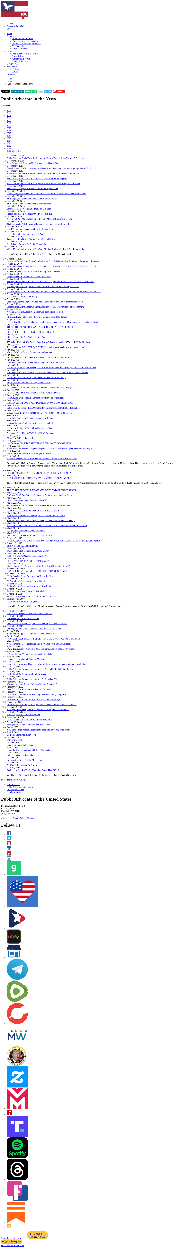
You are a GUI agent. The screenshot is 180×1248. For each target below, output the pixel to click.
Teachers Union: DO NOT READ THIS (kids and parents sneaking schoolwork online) (46, 347)
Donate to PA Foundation (12, 1245)
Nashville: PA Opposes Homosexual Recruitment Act (30, 633)
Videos (15, 69)
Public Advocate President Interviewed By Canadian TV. (32, 679)
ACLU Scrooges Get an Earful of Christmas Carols (29, 719)
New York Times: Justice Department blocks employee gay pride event (38, 730)
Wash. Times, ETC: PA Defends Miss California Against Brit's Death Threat (40, 649)
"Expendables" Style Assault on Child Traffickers (29, 276)
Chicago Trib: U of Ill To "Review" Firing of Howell (30, 332)
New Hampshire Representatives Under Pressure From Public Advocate (39, 644)
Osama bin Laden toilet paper (20, 745)
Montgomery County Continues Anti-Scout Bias (28, 724)
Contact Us (6, 818)
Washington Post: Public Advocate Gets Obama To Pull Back (34, 628)
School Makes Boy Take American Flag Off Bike (29, 209)
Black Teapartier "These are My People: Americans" (30, 453)
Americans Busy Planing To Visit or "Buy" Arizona (30, 433)
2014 (9, 141)
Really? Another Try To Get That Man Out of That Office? (33, 770)
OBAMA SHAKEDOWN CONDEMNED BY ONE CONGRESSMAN (40, 403)
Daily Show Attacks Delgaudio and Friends (26, 530)
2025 (9, 113)
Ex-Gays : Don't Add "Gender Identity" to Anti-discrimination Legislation (39, 495)
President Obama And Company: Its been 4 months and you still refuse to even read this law (47, 372)
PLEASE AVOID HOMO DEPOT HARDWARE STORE (33, 393)
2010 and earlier (14, 151)
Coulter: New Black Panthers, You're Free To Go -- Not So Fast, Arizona (39, 357)
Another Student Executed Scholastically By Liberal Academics (35, 271)
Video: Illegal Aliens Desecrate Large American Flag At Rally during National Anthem (45, 307)
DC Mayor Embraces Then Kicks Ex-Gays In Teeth (30, 428)
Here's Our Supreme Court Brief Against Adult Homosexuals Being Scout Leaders (43, 183)
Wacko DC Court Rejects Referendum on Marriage (29, 352)
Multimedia (12, 66)
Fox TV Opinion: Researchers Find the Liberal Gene (30, 229)
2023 (9, 118)
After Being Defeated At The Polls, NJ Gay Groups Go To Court (36, 515)
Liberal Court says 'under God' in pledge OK (27, 500)
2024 (9, 115)
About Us (11, 36)
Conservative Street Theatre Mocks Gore (25, 760)
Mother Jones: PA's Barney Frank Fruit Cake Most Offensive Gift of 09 (38, 566)
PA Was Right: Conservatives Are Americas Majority (30, 586)
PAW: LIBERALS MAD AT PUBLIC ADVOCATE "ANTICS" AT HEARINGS (44, 639)
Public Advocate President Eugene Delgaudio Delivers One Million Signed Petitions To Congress (50, 448)
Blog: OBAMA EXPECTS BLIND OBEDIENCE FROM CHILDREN (39, 473)
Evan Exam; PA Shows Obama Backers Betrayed (29, 689)
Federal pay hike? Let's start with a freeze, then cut (29, 214)
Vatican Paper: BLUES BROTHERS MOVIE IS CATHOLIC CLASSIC (40, 413)
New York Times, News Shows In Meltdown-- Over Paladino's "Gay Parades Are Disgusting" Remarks (53, 261)
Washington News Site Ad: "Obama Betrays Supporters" (32, 684)
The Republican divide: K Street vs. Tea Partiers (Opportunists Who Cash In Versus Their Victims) (50, 281)
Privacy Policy (19, 818)
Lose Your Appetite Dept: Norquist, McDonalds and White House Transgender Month (45, 302)
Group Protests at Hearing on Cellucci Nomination (29, 750)
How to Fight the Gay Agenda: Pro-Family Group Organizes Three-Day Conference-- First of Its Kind (52, 322)
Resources (11, 74)
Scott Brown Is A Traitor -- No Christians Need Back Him (32, 163)
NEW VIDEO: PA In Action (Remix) (23, 601)
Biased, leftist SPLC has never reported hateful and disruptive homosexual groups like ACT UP (49, 168)
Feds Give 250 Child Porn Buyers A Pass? (25, 234)
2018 (9, 130)
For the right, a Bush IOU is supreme (23, 714)
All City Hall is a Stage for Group (22, 765)
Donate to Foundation (16, 26)
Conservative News (21, 59)
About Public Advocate (22, 38)
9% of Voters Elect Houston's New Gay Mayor (28, 551)
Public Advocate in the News (25, 54)
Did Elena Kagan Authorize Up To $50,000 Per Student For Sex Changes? (40, 387)
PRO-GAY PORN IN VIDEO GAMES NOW (28, 561)
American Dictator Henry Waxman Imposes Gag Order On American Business (42, 458)
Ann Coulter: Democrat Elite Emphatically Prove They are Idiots (35, 398)
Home (9, 33)
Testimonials (17, 46)
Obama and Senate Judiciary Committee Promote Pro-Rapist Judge (36, 377)
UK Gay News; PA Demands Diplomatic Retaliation (30, 654)
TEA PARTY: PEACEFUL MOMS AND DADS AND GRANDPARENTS (41, 490)
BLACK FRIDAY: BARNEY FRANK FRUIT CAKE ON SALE (37, 571)
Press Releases (18, 56)
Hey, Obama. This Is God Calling (22, 296)
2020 (9, 125)
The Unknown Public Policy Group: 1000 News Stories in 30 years (37, 178)
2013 (9, 143)
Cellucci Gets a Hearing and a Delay (23, 755)
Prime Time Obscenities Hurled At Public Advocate (29, 613)
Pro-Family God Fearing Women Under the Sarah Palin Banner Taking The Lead (43, 286)
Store (9, 29)
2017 (9, 133)
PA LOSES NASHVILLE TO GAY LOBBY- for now (31, 596)
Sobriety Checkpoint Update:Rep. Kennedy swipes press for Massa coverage (41, 520)
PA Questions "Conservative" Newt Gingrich (27, 581)
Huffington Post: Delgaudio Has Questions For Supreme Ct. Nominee (38, 709)
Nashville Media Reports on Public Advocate (27, 674)
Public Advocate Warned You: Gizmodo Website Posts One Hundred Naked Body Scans (46, 193)
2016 (9, 136)
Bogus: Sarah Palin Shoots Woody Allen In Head (28, 382)
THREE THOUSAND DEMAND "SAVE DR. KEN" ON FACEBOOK (40, 327)
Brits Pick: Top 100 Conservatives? (22, 546)
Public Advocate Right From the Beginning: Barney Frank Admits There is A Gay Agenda (47, 158)
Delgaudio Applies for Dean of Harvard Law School (30, 418)
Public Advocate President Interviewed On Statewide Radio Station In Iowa (40, 669)
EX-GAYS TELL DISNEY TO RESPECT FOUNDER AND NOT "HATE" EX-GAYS (47, 525)
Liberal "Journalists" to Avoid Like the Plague (27, 337)
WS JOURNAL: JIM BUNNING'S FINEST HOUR (30, 535)
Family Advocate (20, 61)
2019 (9, 128)
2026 (9, 110)
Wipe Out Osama (14, 740)
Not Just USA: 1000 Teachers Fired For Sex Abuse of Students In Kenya (39, 219)
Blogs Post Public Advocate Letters (22, 438)
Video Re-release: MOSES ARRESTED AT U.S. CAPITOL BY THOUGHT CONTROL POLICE (51, 266)
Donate (10, 23)
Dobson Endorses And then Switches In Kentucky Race (32, 423)
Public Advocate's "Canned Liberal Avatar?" (26, 556)
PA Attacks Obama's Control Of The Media (26, 591)
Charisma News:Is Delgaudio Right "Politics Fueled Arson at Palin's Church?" (41, 704)
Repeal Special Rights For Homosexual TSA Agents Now (32, 188)
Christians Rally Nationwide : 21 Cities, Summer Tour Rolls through (37, 317)
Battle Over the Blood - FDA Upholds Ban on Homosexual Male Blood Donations (43, 408)
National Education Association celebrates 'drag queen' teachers (35, 312)
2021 (9, 123)
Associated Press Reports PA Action (23, 618)
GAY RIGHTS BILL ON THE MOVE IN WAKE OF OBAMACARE (39, 478)
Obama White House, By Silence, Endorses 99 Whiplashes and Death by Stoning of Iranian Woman (51, 367)
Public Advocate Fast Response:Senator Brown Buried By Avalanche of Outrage (43, 173)
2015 (9, 138)
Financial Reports (20, 48)
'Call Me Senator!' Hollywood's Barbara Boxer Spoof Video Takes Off (38, 224)
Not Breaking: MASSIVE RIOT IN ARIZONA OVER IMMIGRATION (39, 443)
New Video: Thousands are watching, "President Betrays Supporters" (37, 694)
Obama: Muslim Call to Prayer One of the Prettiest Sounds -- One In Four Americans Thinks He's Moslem (54, 291)
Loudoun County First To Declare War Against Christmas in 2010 (36, 362)
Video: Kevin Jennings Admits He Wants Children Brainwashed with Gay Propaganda (45, 249)
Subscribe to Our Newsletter (13, 780)
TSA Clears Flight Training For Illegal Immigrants (29, 203)
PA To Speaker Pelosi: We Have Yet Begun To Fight (30, 576)
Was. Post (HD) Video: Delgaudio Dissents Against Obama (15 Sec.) (37, 623)
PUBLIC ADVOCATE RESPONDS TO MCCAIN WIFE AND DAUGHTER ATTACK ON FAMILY (54, 541)
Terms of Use (33, 818)
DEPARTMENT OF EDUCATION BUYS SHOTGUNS (33, 510)
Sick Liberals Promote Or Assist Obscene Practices (29, 244)
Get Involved (12, 64)
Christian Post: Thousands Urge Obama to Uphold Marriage (33, 699)
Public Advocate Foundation (25, 41)
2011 (9, 148)
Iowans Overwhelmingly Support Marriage (26, 659)
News (9, 51)
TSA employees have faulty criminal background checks (32, 198)
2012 (9, 146)
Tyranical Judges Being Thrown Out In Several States (31, 239)
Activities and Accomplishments (26, 43)
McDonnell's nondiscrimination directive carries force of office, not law (38, 505)
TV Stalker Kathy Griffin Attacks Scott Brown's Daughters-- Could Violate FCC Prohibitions (48, 342)
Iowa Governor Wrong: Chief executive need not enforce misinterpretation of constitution (46, 664)
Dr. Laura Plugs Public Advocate (21, 735)
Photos (15, 71)
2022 (9, 120)
